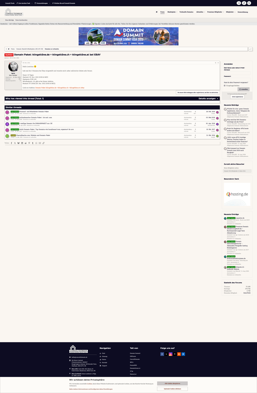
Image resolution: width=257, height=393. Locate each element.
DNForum (133, 356)
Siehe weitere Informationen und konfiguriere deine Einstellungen (91, 389)
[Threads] (175, 354)
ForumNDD (133, 365)
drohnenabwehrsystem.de (236, 257)
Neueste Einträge (231, 214)
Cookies (89, 384)
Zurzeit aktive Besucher (234, 164)
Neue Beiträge (9, 20)
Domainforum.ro (135, 368)
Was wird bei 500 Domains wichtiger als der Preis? (236, 121)
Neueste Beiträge (231, 105)
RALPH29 (247, 293)
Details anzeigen (207, 98)
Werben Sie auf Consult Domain (64, 3)
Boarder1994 (14, 125)
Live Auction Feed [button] (24, 3)
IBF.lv (131, 362)
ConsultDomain (135, 359)
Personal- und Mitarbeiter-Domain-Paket (34, 111)
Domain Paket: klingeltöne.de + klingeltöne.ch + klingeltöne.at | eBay (59, 88)
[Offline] (10, 63)
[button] (177, 12)
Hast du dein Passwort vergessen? (236, 82)
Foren (162, 12)
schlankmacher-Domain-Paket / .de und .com (35, 117)
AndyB (13, 137)
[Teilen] (215, 63)
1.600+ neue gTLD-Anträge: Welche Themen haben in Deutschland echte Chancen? (237, 139)
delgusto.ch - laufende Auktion (236, 268)
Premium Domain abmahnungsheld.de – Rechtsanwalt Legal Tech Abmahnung (237, 229)
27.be (131, 371)
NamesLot (133, 374)
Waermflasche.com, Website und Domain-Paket (33, 135)
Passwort (227, 76)
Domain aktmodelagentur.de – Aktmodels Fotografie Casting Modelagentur (237, 244)
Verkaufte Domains (186, 12)
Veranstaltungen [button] (42, 3)
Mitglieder (230, 12)
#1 (218, 62)
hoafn (12, 113)
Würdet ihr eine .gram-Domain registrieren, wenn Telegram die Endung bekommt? (238, 111)
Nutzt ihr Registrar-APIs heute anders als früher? (237, 129)
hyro (7, 58)
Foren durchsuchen (21, 20)
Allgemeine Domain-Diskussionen (237, 117)
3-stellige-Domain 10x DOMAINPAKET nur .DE (35, 123)
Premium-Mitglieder (214, 12)
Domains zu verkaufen (29, 113)
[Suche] (249, 3)
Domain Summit (135, 353)
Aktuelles (199, 12)
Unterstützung (243, 12)
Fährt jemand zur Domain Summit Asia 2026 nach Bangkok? (236, 150)
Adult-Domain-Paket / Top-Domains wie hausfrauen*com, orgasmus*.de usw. (46, 129)
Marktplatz (171, 12)
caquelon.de (235, 218)
